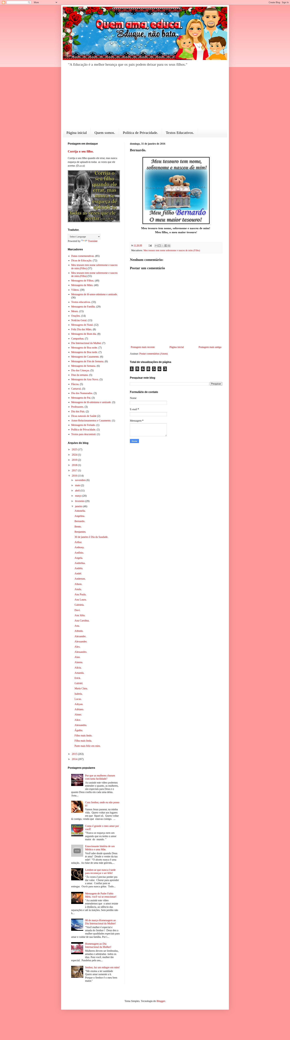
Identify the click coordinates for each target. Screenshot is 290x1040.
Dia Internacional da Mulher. (86, 343)
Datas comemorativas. (82, 256)
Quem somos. (104, 133)
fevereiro (80, 501)
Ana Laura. (81, 599)
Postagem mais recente (143, 347)
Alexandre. (80, 636)
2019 (75, 459)
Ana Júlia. (80, 615)
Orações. (76, 315)
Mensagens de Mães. (82, 285)
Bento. (78, 526)
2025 (75, 449)
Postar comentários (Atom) (153, 353)
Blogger (161, 1001)
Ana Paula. (80, 594)
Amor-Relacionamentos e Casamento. (91, 420)
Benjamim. (80, 531)
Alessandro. (81, 651)
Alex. (77, 646)
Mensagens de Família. (83, 306)
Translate (93, 241)
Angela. (79, 557)
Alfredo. (79, 630)
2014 (75, 759)
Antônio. (79, 552)
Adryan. (79, 704)
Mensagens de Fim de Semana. (87, 361)
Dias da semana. (79, 374)
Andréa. (79, 568)
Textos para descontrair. (83, 434)
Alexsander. (81, 641)
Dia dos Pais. (78, 411)
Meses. (75, 311)
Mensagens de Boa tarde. (84, 352)
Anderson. (80, 578)
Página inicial (76, 133)
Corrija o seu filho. (81, 151)
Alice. (78, 719)
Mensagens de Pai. (81, 397)
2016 (75, 475)
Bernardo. (80, 521)
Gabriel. (79, 683)
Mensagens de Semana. (83, 365)
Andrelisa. (80, 563)
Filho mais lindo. (83, 735)
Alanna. (79, 662)
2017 (75, 470)
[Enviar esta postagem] (150, 245)
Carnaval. (76, 388)
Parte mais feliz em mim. (88, 745)
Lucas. (78, 699)
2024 (75, 454)
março (78, 495)
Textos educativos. (81, 302)
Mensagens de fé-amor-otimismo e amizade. (94, 294)
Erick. (78, 678)
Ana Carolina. (82, 620)
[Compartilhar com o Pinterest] (169, 245)
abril (77, 490)
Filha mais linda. (83, 740)
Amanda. (79, 672)
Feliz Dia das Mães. (81, 329)
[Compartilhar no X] (162, 245)
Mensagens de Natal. (82, 324)
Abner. (78, 714)
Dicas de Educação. (81, 260)
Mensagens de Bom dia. (84, 333)
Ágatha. (79, 730)
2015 (75, 753)
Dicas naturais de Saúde (83, 416)
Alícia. (78, 667)
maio (78, 485)
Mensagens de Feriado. (83, 425)
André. (78, 573)
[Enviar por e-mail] (156, 245)
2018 (75, 465)
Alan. (77, 657)
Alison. (78, 584)
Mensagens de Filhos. (82, 280)
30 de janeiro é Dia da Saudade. (91, 536)
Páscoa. (75, 384)
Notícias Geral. (79, 320)
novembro (80, 480)
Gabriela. (79, 604)
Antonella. (80, 510)
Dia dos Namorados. (82, 393)
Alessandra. (81, 725)
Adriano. (79, 709)
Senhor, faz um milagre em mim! (102, 967)
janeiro (79, 506)
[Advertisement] (145, 99)
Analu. (78, 589)
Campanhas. (77, 338)
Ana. (77, 625)
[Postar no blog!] (159, 245)
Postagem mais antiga (210, 347)
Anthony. (79, 547)
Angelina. (80, 516)
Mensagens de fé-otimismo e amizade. (91, 402)
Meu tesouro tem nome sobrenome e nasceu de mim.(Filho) (171, 250)
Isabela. (79, 693)
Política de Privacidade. (140, 133)
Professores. (77, 406)
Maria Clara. (81, 688)
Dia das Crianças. (80, 370)
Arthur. (78, 542)
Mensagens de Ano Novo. (85, 379)
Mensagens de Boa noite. (84, 347)
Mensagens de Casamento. (85, 356)
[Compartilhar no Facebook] (165, 245)
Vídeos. (75, 289)
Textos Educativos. (180, 133)
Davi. (77, 610)
